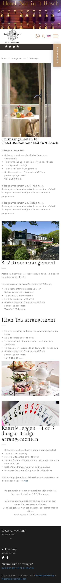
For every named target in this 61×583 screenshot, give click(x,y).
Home (4, 58)
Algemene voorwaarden (14, 578)
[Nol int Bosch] (12, 38)
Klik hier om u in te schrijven (18, 568)
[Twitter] (3, 557)
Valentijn (34, 58)
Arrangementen (18, 58)
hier (26, 480)
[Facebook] (7, 557)
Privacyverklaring (45, 575)
